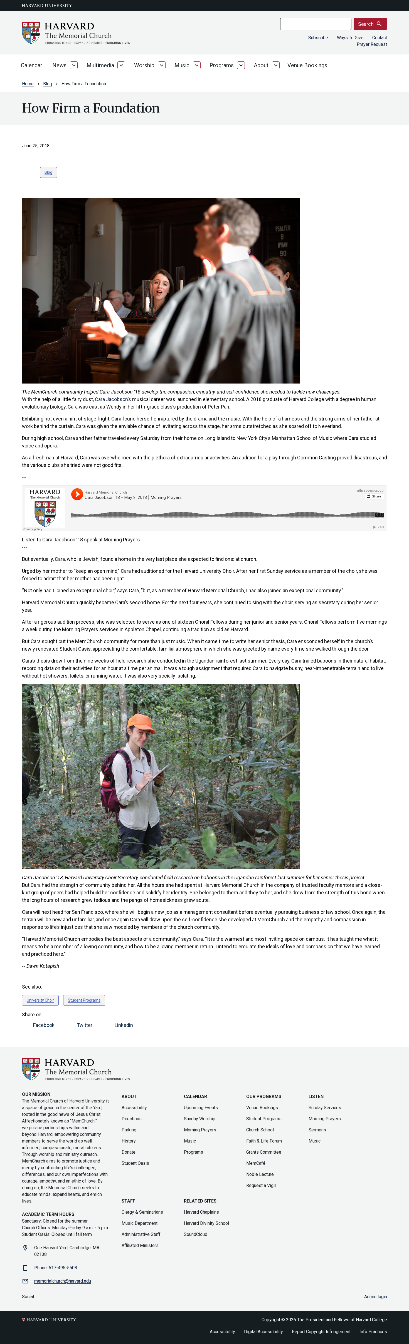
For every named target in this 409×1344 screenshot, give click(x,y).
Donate (128, 1152)
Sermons (317, 1130)
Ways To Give (350, 37)
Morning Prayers (200, 1130)
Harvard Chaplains (201, 1212)
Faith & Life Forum (264, 1141)
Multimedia (100, 65)
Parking (129, 1130)
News (59, 65)
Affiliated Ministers (140, 1245)
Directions (132, 1118)
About (261, 65)
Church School (260, 1130)
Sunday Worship (199, 1118)
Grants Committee (263, 1152)
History (129, 1141)
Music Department (139, 1223)
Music (181, 65)
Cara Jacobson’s (113, 399)
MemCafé (255, 1163)
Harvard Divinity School (206, 1223)
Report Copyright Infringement (321, 1331)
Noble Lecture (260, 1174)
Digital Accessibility (263, 1331)
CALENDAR (195, 1096)
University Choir (40, 1000)
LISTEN (316, 1096)
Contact (379, 37)
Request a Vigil (261, 1185)
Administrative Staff (141, 1234)
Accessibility (134, 1107)
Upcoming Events (201, 1107)
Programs (222, 65)
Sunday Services (325, 1107)
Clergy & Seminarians (142, 1212)
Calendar (31, 65)
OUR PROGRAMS (263, 1096)
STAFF (128, 1201)
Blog (47, 83)
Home (28, 83)
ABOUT (129, 1096)
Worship (144, 65)
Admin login (375, 1296)
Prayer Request (372, 44)
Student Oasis (135, 1163)
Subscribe (318, 37)
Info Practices (373, 1331)
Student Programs (84, 1000)
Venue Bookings (307, 65)
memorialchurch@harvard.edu (62, 1281)
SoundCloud (195, 1234)
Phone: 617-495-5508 (55, 1267)
